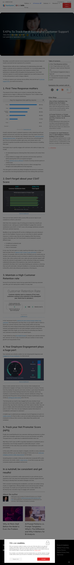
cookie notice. (37, 550)
